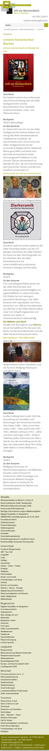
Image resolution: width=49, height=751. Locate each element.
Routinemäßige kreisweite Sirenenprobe (17, 542)
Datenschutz (6, 747)
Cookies (17, 747)
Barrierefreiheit (27, 29)
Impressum (40, 745)
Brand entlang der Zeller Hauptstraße (16, 503)
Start (3, 35)
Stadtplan (4, 571)
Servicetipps (6, 712)
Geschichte (14, 35)
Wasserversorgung (8, 640)
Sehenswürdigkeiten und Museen (14, 593)
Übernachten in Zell (9, 701)
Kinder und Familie (8, 577)
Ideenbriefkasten (8, 637)
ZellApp (4, 560)
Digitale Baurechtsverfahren (12, 591)
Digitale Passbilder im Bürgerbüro (14, 514)
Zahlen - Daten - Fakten (11, 566)
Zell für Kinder (6, 720)
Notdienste (5, 634)
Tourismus (6, 697)
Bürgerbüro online (8, 620)
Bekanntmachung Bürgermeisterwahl (16, 653)
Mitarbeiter (5, 618)
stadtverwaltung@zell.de (35, 20)
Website (37, 324)
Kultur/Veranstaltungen (10, 726)
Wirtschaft (6, 670)
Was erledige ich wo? (9, 615)
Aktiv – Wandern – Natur (11, 715)
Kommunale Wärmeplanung (12, 508)
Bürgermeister (6, 650)
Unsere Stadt (7, 546)
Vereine (4, 582)
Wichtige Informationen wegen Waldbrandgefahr (21, 511)
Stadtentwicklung (8, 685)
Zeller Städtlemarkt (8, 596)
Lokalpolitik (6, 646)
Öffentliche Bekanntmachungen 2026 (16, 506)
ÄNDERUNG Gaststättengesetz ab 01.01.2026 (20, 517)
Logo (3, 557)
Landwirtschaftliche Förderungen (14, 691)
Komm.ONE (39, 747)
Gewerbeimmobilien (9, 680)
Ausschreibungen (8, 531)
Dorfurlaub (5, 706)
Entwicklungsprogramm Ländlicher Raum (18, 539)
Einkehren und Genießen (11, 709)
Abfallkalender (6, 631)
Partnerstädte (6, 574)
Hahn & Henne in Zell (9, 704)
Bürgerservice (7, 603)
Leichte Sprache (11, 29)
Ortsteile (4, 569)
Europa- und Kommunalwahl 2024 (15, 664)
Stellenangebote (7, 528)
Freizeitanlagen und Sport (11, 580)
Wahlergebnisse (7, 658)
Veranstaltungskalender (10, 536)
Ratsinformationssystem (11, 655)
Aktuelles (5, 497)
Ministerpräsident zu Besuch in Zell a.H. (17, 500)
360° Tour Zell (6, 552)
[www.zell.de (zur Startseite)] (20, 13)
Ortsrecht (4, 623)
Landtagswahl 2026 (9, 666)
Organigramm (6, 612)
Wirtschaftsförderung (9, 677)
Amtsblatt (4, 533)
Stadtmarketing (7, 682)
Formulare (5, 626)
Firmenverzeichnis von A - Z (12, 674)
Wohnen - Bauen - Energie (12, 588)
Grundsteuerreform (9, 519)
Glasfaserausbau (8, 522)
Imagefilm (5, 555)
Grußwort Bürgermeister (11, 549)
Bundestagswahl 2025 (10, 661)
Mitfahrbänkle (6, 599)
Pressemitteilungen (8, 525)
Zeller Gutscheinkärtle (10, 629)
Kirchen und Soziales (9, 585)
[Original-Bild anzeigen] (18, 90)
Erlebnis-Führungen (9, 717)
